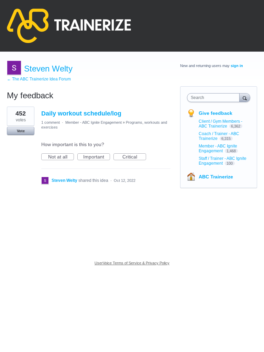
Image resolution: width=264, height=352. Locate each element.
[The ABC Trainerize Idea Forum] (69, 26)
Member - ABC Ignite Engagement (93, 122)
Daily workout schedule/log (81, 113)
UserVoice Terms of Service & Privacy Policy (132, 263)
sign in (237, 66)
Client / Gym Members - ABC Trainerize (220, 124)
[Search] (244, 97)
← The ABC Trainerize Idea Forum (39, 79)
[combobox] (214, 97)
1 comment (50, 122)
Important (96, 157)
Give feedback (215, 113)
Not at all (61, 157)
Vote (21, 131)
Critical (134, 157)
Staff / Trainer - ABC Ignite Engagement (222, 161)
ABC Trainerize (216, 176)
